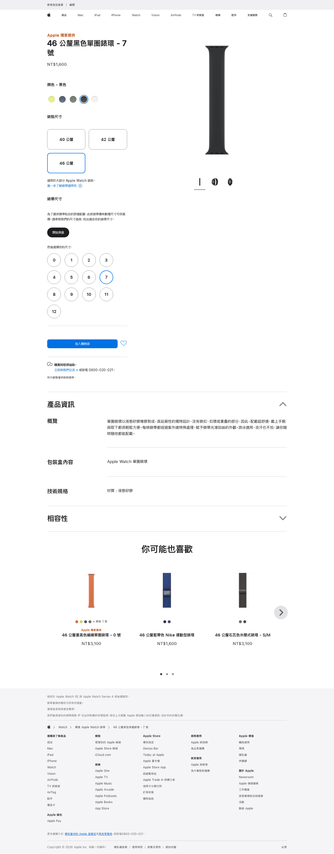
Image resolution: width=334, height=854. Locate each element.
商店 (50, 742)
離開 (72, 4)
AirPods (52, 779)
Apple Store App (154, 767)
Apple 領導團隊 (248, 783)
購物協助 (148, 798)
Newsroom (246, 777)
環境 (241, 748)
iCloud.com (103, 754)
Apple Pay (54, 820)
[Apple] (49, 727)
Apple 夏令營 (151, 761)
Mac (50, 748)
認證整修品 (149, 773)
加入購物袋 (82, 344)
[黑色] (83, 99)
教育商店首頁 (55, 4)
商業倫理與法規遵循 (251, 796)
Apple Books (103, 802)
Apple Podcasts (106, 796)
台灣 (284, 847)
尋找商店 (148, 742)
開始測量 (58, 232)
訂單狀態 (148, 792)
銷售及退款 (154, 847)
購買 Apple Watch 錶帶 (90, 727)
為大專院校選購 (200, 770)
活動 (241, 802)
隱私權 (243, 754)
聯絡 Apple (246, 808)
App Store (102, 808)
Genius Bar (150, 748)
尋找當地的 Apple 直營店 (80, 833)
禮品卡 (51, 805)
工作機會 (244, 789)
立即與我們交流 (66, 370)
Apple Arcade (104, 789)
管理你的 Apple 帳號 (108, 742)
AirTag (51, 792)
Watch (62, 727)
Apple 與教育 (199, 764)
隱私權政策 (120, 847)
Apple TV (101, 777)
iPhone (52, 761)
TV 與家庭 (53, 786)
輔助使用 (244, 742)
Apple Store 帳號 (106, 748)
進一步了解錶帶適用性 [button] (62, 185)
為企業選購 (197, 748)
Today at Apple (153, 754)
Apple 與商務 (199, 742)
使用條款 (137, 847)
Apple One (102, 770)
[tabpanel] (217, 103)
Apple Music (103, 783)
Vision (51, 773)
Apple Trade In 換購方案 (159, 779)
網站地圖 (171, 847)
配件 (50, 798)
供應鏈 (243, 761)
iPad (50, 754)
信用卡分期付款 (152, 786)
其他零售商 (105, 833)
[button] (270, 15)
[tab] (199, 182)
